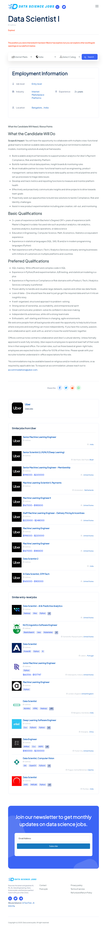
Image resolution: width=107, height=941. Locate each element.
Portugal (90, 656)
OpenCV (32, 766)
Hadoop (27, 613)
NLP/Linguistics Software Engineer (40, 625)
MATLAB (34, 785)
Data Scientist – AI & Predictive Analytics (42, 606)
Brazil (92, 460)
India (46, 107)
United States (88, 475)
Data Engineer (30, 739)
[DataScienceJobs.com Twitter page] (64, 7)
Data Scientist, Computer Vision (38, 758)
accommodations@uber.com (22, 369)
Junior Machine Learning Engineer (39, 663)
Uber (27, 404)
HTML (35, 708)
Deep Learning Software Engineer (39, 720)
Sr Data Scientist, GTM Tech (36, 574)
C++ (25, 727)
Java (39, 632)
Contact (42, 885)
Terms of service (78, 889)
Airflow (26, 746)
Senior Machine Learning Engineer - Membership (46, 467)
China (91, 732)
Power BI (27, 651)
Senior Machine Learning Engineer (39, 437)
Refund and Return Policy (81, 892)
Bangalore (37, 107)
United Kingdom (87, 694)
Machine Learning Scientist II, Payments (42, 482)
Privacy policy (76, 885)
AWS (26, 785)
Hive (35, 613)
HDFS (41, 746)
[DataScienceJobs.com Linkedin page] (57, 7)
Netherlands (89, 490)
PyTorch (33, 727)
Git (25, 766)
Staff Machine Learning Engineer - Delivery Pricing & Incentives (53, 513)
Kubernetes (48, 632)
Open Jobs (29, 409)
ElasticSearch (29, 632)
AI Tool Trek (27, 903)
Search (91, 57)
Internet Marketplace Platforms (38, 94)
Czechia (91, 770)
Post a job (43, 889)
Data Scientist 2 (30, 558)
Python (42, 613)
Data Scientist (30, 644)
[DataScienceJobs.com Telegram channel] (21, 898)
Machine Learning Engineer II (37, 497)
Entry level (37, 83)
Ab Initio (27, 708)
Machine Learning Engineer (36, 528)
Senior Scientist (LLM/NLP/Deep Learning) (43, 452)
